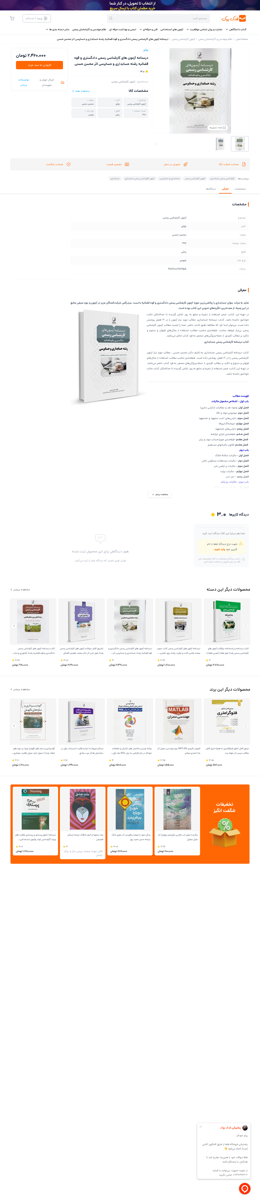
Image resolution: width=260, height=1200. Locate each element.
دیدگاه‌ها (211, 189)
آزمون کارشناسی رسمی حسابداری (139, 178)
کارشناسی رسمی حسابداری (222, 178)
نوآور (145, 50)
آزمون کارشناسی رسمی (123, 81)
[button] (14, 626)
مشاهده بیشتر (22, 589)
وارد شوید (219, 549)
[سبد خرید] (12, 18)
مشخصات (240, 189)
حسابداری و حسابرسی (170, 178)
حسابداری (115, 178)
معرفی (225, 189)
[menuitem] (235, 29)
